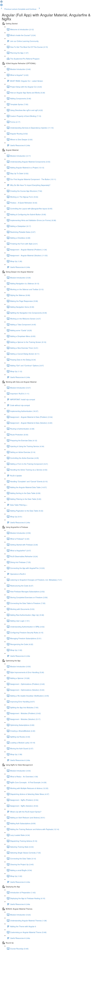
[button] (1, 2)
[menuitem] (1, 5)
